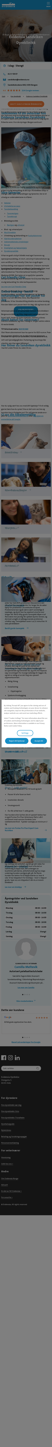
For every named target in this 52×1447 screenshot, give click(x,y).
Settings (25, 733)
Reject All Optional (16, 741)
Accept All (39, 741)
